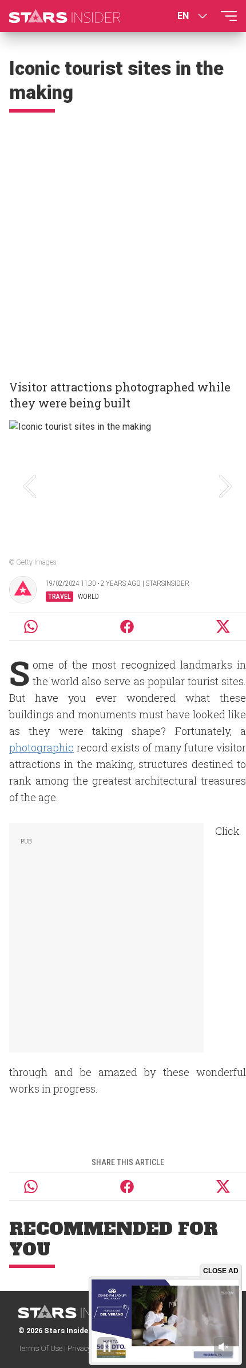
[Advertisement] (123, 241)
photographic (41, 747)
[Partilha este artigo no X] (223, 626)
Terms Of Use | (43, 1348)
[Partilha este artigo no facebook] (127, 626)
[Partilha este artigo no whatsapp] (31, 626)
